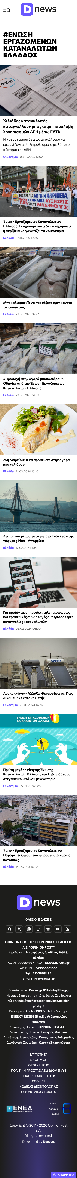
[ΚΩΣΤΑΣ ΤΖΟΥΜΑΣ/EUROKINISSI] (38, 272)
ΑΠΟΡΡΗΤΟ (66, 1175)
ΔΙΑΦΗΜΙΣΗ (38, 1060)
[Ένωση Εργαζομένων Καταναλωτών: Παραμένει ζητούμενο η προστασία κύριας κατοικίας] (38, 820)
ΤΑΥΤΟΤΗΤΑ (38, 1054)
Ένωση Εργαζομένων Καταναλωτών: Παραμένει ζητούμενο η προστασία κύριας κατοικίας (36, 855)
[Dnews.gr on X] (19, 929)
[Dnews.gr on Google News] (48, 929)
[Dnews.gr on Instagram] (29, 929)
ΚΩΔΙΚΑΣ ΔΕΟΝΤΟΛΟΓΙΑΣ (38, 1086)
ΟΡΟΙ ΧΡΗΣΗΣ (38, 1065)
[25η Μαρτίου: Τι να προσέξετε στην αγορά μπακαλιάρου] (38, 429)
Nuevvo (48, 1141)
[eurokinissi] (38, 506)
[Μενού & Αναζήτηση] (6, 9)
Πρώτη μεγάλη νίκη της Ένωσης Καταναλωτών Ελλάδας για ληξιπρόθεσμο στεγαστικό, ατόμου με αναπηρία (37, 774)
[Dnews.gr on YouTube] (58, 929)
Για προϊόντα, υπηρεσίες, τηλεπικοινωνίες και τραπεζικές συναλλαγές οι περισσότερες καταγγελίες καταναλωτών (38, 617)
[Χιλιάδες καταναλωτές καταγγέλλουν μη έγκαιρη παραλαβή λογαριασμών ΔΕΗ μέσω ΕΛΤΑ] (38, 90)
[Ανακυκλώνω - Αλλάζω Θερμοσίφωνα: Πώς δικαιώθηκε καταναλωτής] (38, 663)
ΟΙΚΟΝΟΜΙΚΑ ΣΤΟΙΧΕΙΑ (38, 1092)
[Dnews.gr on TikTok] (38, 929)
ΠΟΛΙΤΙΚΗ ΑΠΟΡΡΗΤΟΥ (38, 1076)
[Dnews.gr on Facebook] (9, 929)
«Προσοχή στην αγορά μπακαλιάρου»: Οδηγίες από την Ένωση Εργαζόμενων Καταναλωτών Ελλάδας (33, 383)
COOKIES (38, 1081)
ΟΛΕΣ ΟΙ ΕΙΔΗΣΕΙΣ (38, 919)
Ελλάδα (8, 238)
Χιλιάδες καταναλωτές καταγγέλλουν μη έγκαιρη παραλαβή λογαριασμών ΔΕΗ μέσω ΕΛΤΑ (38, 126)
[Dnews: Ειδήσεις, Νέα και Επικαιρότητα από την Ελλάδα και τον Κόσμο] (38, 9)
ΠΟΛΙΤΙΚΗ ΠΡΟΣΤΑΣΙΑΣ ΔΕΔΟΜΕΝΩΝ (38, 1070)
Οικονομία (10, 157)
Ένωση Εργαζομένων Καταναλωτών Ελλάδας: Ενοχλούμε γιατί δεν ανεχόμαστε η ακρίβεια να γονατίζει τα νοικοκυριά (37, 226)
